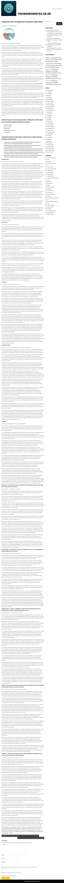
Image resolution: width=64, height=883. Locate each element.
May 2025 (49, 117)
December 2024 (50, 126)
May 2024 (49, 139)
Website (3, 862)
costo (48, 179)
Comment (4, 844)
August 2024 (50, 133)
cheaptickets (50, 174)
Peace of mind (7, 126)
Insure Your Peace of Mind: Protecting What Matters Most (31, 837)
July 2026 (49, 92)
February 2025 (50, 122)
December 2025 (50, 104)
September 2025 (51, 110)
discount (49, 181)
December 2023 (50, 148)
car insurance (50, 166)
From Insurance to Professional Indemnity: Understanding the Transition (54, 45)
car (48, 165)
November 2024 (50, 128)
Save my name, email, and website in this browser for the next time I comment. (19, 867)
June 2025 (49, 115)
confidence (19, 827)
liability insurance (51, 194)
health (15, 828)
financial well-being (9, 828)
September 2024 (51, 132)
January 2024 (50, 146)
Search (47, 21)
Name (3, 855)
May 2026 (49, 95)
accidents (14, 827)
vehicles (6, 833)
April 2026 (49, 97)
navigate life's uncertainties (20, 830)
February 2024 (50, 144)
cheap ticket (50, 170)
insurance (33, 828)
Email (3, 858)
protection (12, 831)
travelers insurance (51, 210)
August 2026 (50, 90)
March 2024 (49, 142)
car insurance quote (51, 168)
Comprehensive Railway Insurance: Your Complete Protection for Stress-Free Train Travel (54, 59)
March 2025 (49, 121)
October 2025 (50, 108)
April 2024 (49, 141)
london (48, 196)
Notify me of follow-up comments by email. (11, 872)
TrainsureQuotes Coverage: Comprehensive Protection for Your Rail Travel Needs (20, 835)
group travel (50, 183)
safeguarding (18, 831)
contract (24, 827)
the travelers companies (52, 201)
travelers (49, 208)
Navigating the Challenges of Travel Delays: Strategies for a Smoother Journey (53, 71)
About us (55, 8)
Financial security (8, 124)
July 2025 (49, 113)
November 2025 (50, 106)
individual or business (26, 828)
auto (48, 159)
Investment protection (9, 130)
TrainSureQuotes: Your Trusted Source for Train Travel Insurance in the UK (54, 49)
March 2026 (49, 99)
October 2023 (50, 152)
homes (19, 828)
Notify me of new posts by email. (9, 875)
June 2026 (49, 93)
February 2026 (50, 101)
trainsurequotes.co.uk (34, 14)
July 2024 (49, 135)
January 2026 (50, 102)
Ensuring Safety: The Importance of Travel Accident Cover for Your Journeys (54, 35)
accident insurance (51, 157)
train (48, 203)
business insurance (51, 163)
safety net (23, 831)
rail (47, 199)
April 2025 (49, 119)
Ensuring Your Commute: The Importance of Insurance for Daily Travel (54, 40)
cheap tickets (50, 172)
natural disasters (10, 830)
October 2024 (50, 130)
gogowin (47, 57)
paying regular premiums (32, 830)
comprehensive (50, 176)
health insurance (51, 186)
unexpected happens (31, 831)
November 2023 (50, 150)
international (50, 192)
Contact (60, 8)
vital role (11, 833)
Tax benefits (7, 132)
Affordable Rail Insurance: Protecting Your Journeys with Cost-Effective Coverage (54, 65)
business (49, 161)
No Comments (13, 25)
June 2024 (49, 137)
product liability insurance (53, 197)
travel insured (50, 206)
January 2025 (50, 124)
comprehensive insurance (53, 177)
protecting (6, 831)
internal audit (50, 190)
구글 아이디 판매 (49, 63)
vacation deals (50, 214)
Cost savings (7, 128)
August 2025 (50, 112)
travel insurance (50, 205)
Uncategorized (5, 827)
